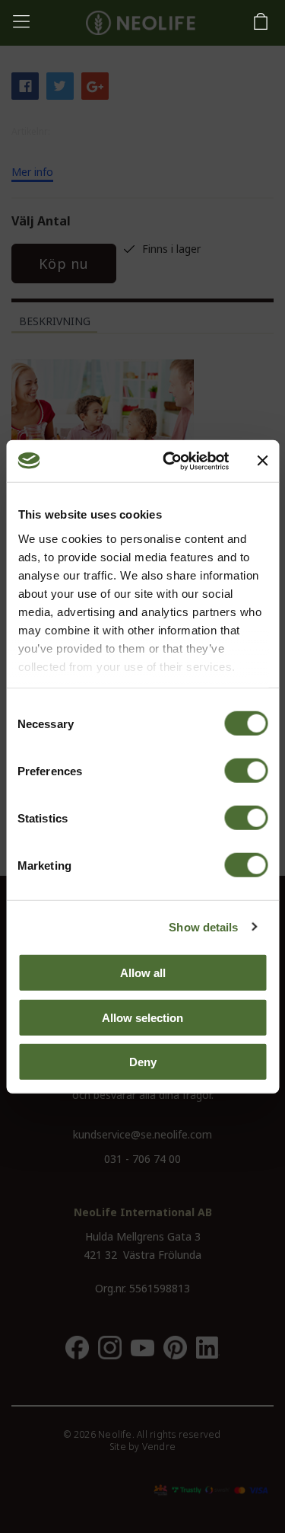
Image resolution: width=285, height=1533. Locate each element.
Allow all (143, 972)
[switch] (246, 771)
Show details (203, 926)
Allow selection (142, 1017)
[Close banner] (262, 460)
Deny (143, 1062)
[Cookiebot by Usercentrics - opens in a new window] (170, 461)
